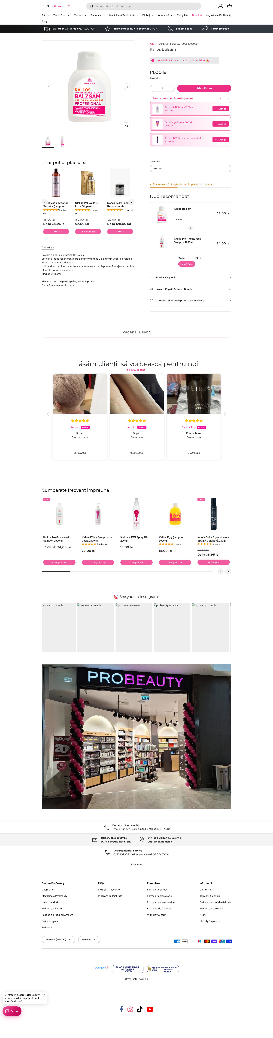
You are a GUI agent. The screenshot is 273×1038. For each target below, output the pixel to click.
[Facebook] (122, 1010)
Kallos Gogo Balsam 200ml (178, 122)
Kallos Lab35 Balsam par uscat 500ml (183, 138)
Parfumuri (96, 15)
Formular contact (157, 889)
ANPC (203, 914)
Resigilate (182, 15)
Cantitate (155, 161)
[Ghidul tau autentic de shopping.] (101, 965)
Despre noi (48, 889)
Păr (44, 15)
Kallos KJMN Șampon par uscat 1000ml (97, 539)
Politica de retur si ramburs (57, 914)
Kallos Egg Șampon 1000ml (171, 539)
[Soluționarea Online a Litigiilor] (128, 965)
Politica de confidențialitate (215, 902)
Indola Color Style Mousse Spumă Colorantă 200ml (213, 539)
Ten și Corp (59, 15)
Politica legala (50, 921)
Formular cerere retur (159, 896)
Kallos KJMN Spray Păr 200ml (134, 539)
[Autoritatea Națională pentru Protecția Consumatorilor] (163, 965)
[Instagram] (130, 1010)
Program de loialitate (110, 896)
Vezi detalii (56, 231)
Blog (44, 21)
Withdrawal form (156, 914)
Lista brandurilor (51, 902)
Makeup (78, 15)
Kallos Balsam (182, 209)
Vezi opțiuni (213, 562)
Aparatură (163, 15)
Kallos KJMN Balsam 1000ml (178, 107)
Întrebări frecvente (109, 889)
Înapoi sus (136, 864)
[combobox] (143, 6)
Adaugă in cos (204, 88)
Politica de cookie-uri (212, 908)
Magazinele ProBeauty (218, 15)
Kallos (153, 43)
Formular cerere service (161, 902)
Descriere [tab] (48, 247)
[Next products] (227, 98)
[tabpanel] (88, 270)
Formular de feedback (160, 908)
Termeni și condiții (210, 896)
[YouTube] (150, 1010)
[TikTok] (140, 1010)
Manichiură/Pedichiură (122, 15)
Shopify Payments (210, 921)
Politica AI (47, 927)
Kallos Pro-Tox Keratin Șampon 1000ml (187, 241)
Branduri (197, 15)
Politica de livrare (52, 908)
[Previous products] (220, 98)
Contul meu (206, 889)
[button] (229, 6)
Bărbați (146, 15)
